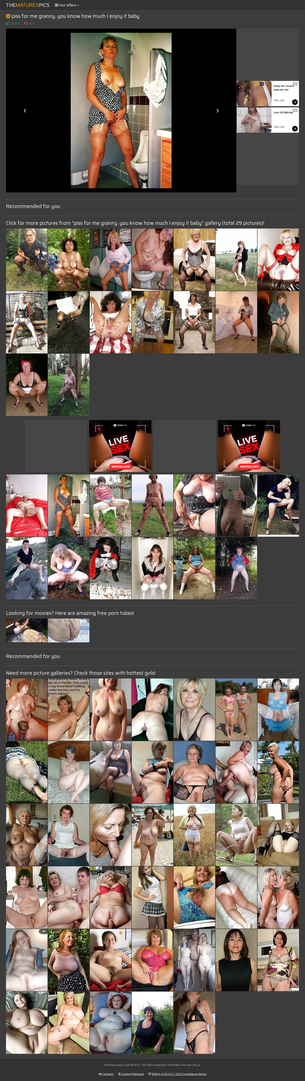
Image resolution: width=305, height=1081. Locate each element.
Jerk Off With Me (283, 112)
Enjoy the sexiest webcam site (284, 88)
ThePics (28, 5)
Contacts (107, 1074)
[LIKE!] (8, 23)
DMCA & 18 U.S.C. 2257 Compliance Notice (178, 1074)
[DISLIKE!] (26, 23)
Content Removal (132, 1074)
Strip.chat (279, 100)
